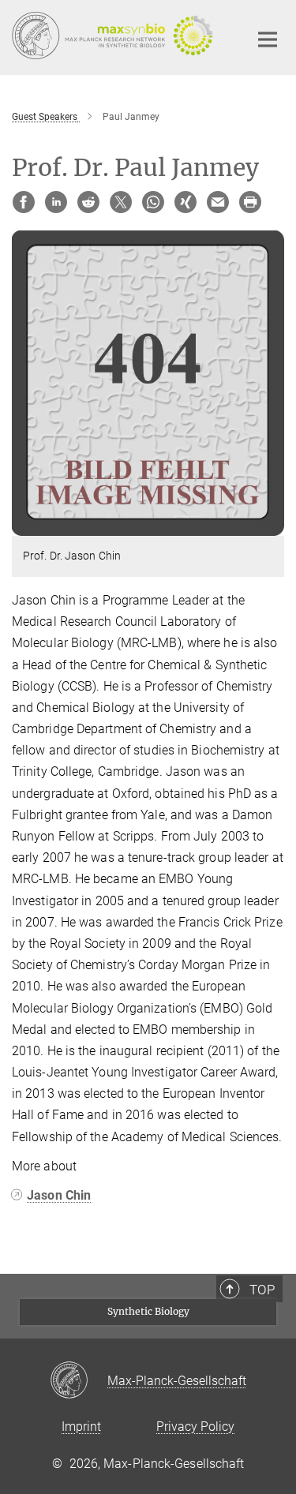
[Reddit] (88, 202)
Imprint (81, 1426)
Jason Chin (59, 1195)
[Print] (250, 202)
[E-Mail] (218, 202)
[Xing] (185, 202)
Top (262, 1289)
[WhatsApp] (153, 202)
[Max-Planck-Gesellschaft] (78, 1381)
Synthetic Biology (148, 1311)
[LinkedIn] (56, 202)
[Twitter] (121, 202)
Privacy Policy (195, 1426)
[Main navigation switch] (267, 39)
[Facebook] (24, 202)
